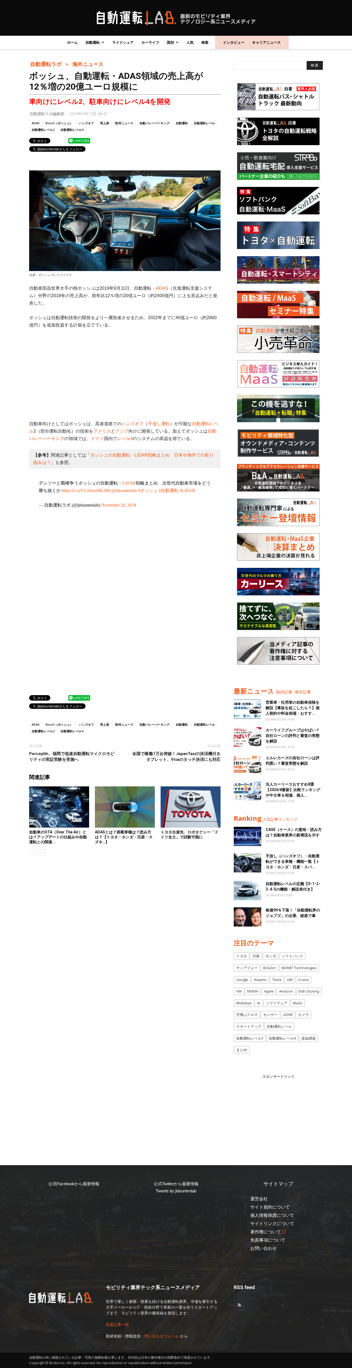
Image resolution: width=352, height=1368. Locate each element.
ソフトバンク (292, 956)
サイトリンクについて (272, 1223)
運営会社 (259, 1198)
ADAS (36, 123)
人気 (190, 42)
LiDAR (129, 483)
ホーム (72, 42)
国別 (170, 42)
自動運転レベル (204, 123)
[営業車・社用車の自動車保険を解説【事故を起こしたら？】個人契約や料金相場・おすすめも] (247, 709)
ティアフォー (247, 967)
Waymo (260, 979)
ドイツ (97, 438)
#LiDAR (187, 490)
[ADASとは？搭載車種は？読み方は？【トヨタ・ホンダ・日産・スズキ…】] (125, 807)
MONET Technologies (299, 967)
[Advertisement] (125, 374)
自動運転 (93, 42)
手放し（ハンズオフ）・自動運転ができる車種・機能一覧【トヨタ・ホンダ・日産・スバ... (293, 861)
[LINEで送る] (79, 140)
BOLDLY (269, 967)
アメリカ (102, 431)
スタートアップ (248, 1026)
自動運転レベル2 (43, 130)
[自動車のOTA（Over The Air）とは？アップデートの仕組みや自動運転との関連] (59, 807)
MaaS (297, 1003)
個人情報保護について (272, 1215)
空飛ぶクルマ (247, 1014)
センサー (270, 1014)
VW (239, 991)
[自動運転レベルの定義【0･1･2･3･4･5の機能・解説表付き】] (247, 890)
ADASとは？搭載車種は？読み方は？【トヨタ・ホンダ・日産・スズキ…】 (124, 837)
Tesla (276, 979)
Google (242, 979)
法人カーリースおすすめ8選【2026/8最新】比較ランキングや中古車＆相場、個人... (293, 789)
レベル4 (125, 438)
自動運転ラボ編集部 (47, 113)
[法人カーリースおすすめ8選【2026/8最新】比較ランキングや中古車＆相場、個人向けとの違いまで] (247, 791)
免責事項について (267, 1240)
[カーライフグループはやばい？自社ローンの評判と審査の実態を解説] (247, 737)
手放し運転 (159, 423)
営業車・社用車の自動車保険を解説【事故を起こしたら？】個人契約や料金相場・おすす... (293, 707)
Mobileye (244, 1003)
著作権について (265, 1231)
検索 (204, 42)
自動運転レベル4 (72, 130)
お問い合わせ (263, 1248)
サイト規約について (270, 1207)
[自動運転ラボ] (176, 18)
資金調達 (308, 1038)
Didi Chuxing (308, 991)
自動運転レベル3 (249, 1038)
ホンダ (270, 956)
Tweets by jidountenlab (176, 1191)
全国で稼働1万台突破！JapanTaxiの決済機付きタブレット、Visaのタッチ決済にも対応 (176, 756)
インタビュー (233, 42)
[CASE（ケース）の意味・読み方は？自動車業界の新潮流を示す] (247, 836)
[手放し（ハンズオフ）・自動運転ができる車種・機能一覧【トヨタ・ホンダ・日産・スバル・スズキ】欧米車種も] (247, 862)
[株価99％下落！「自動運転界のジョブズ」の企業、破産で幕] (247, 917)
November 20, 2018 (118, 505)
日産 (256, 956)
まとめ (241, 1049)
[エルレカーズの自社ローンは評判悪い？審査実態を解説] (247, 764)
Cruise (303, 979)
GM (290, 979)
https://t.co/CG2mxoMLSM (86, 490)
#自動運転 (168, 490)
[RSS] (239, 1305)
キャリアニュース (266, 42)
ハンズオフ (86, 123)
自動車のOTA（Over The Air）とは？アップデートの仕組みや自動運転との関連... (58, 837)
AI (258, 1003)
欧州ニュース (124, 123)
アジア (121, 431)
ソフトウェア (276, 1003)
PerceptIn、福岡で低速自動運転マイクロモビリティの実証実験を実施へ (71, 756)
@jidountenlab (124, 490)
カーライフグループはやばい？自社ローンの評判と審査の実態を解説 (293, 735)
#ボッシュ (148, 490)
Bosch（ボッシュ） (59, 123)
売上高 (104, 123)
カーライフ (150, 42)
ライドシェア (123, 42)
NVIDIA (252, 991)
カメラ (303, 1014)
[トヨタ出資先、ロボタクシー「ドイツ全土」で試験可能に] (191, 807)
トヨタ (241, 956)
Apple (269, 991)
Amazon (286, 991)
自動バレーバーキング (154, 123)
